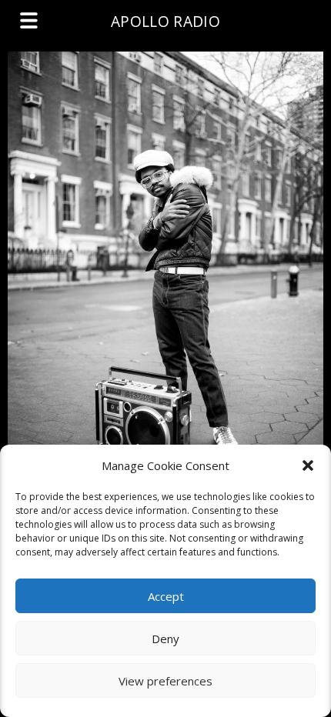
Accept (166, 596)
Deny (165, 638)
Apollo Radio (165, 21)
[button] (308, 465)
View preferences (165, 681)
